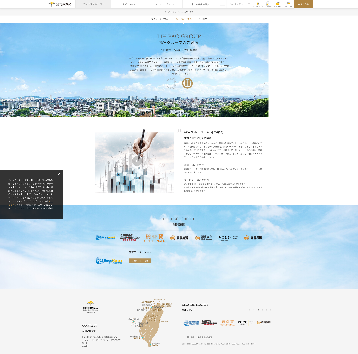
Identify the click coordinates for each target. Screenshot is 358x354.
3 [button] (258, 310)
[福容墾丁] (150, 345)
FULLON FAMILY (258, 7)
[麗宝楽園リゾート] (146, 316)
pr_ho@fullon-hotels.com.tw (103, 336)
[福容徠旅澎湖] (133, 321)
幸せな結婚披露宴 (200, 4)
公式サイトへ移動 (140, 262)
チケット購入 (278, 7)
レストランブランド (165, 4)
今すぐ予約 (303, 4)
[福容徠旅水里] (150, 323)
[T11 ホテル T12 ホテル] (145, 317)
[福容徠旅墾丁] (150, 344)
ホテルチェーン (173, 12)
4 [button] (262, 310)
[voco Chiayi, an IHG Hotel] (144, 327)
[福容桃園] (152, 306)
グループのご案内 (183, 19)
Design (245, 343)
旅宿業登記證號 (204, 337)
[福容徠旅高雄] (142, 337)
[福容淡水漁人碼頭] (157, 303)
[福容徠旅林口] (153, 306)
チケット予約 (288, 7)
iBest (253, 343)
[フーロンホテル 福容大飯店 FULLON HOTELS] (59, 4)
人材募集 (203, 19)
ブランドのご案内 (159, 19)
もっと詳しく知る (179, 101)
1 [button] (249, 310)
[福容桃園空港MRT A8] (154, 305)
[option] (105, 238)
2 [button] (254, 310)
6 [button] (270, 310)
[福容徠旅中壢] (151, 307)
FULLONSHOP (268, 7)
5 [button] (266, 310)
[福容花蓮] (159, 320)
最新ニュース (129, 4)
